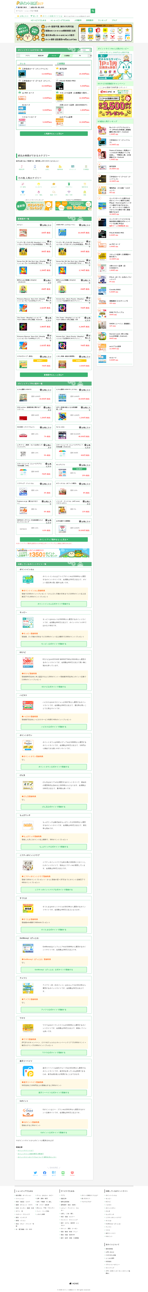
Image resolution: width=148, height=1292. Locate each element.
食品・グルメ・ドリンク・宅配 (25, 1225)
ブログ (114, 20)
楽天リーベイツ (111, 1233)
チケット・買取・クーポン (69, 1228)
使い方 (35, 16)
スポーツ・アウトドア (23, 1214)
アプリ (63, 1195)
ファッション (20, 1198)
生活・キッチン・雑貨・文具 (25, 1208)
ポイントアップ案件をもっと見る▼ (53, 540)
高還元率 (63, 1198)
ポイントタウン (111, 1208)
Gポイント (109, 1236)
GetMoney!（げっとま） (114, 1224)
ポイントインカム (111, 1195)
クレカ (54, 55)
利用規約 (108, 1261)
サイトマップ (110, 1268)
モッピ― (108, 1198)
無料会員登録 (65, 1201)
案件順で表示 (22, 7)
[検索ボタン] (93, 11)
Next (90, 55)
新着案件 (89, 20)
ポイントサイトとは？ (26, 1150)
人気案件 (78, 20)
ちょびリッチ (110, 1214)
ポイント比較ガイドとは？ (90, 1195)
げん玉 (108, 1211)
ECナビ (108, 1201)
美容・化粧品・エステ (23, 1201)
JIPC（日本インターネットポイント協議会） (118, 1272)
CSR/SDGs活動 (111, 1255)
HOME (75, 1283)
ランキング (102, 20)
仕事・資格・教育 (42, 1198)
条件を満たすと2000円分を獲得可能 (114, 52)
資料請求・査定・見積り (68, 1205)
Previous (18, 55)
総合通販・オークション (23, 1195)
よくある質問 (110, 1258)
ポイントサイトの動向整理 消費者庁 (31, 1154)
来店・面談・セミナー (68, 1216)
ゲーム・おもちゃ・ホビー (45, 1195)
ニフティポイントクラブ (113, 1217)
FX (80, 55)
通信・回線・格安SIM (68, 1235)
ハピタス (108, 1205)
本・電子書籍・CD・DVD (24, 1229)
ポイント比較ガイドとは (52, 16)
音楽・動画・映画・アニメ (69, 1231)
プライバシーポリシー (113, 1264)
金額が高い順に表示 (37, 7)
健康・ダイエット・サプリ (24, 1205)
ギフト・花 (19, 1211)
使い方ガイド (86, 1198)
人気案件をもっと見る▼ (54, 134)
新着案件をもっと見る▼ (54, 375)
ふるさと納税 (41, 1214)
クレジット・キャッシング (69, 1220)
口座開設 (67, 55)
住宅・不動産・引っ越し (44, 1201)
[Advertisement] (54, 140)
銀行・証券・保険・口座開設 (70, 1238)
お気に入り (24, 16)
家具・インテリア (21, 1217)
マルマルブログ (86, 1201)
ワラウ (108, 1230)
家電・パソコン (21, 1220)
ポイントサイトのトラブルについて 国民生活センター (37, 1157)
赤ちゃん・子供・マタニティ (46, 1208)
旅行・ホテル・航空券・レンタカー (70, 1224)
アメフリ (108, 1227)
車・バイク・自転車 (43, 1205)
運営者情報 (109, 1249)
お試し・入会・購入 (67, 1213)
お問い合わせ (110, 1252)
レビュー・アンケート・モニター (70, 1209)
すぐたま (108, 1220)
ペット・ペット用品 (43, 1211)
